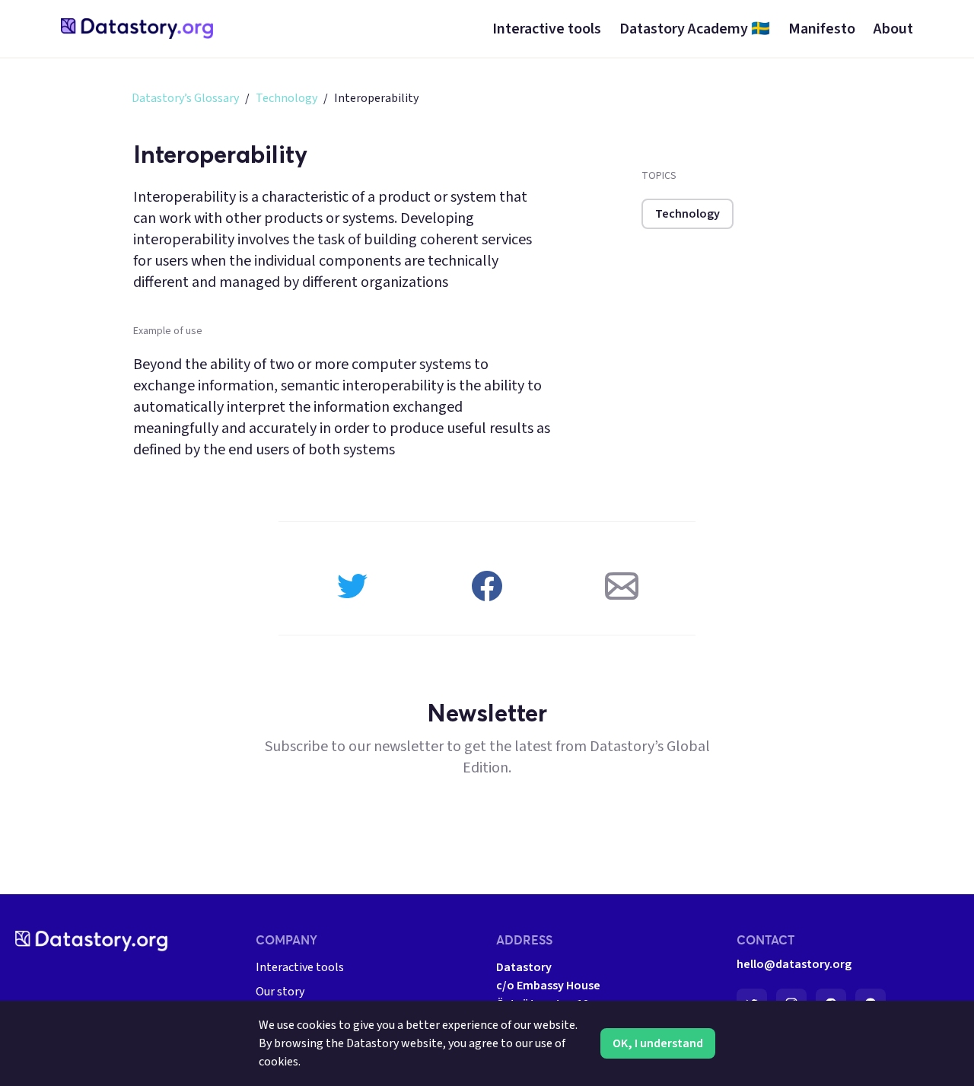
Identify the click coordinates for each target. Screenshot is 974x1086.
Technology (286, 98)
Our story (280, 991)
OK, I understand (658, 1043)
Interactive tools (300, 967)
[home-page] (137, 28)
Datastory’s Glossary (185, 98)
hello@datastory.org (794, 964)
